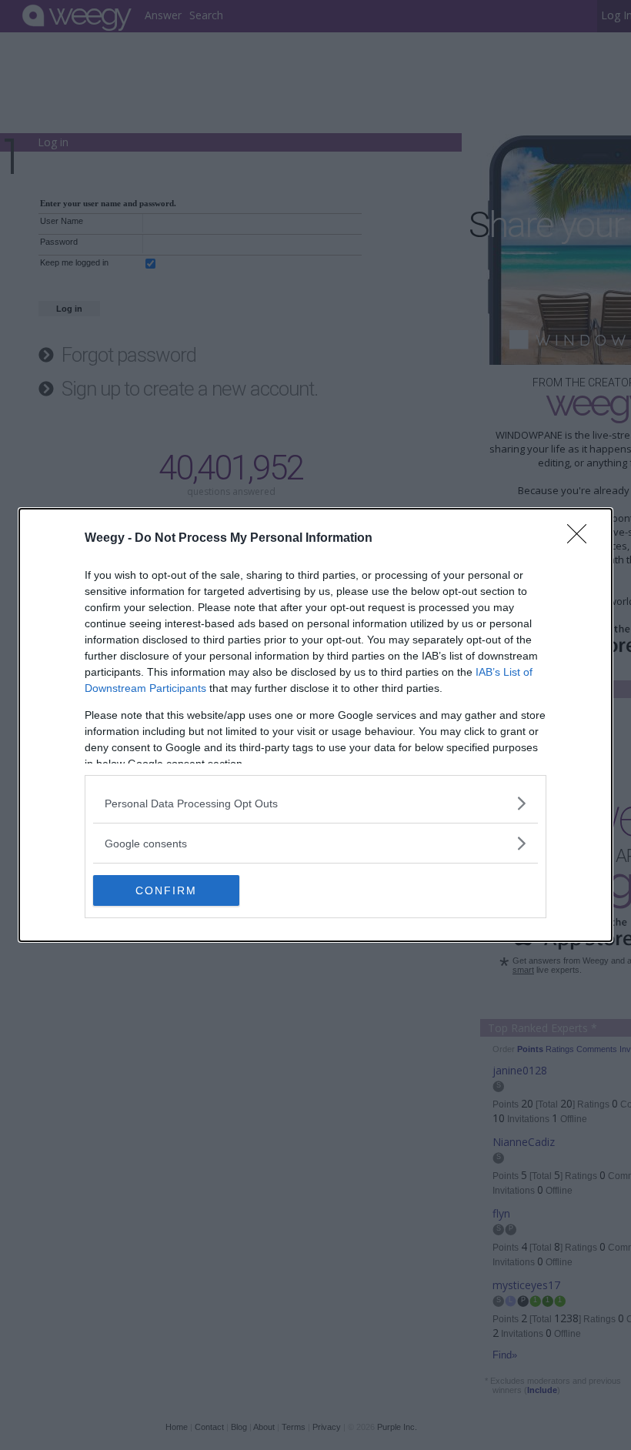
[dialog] (315, 725)
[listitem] (315, 803)
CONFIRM (166, 890)
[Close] (581, 538)
